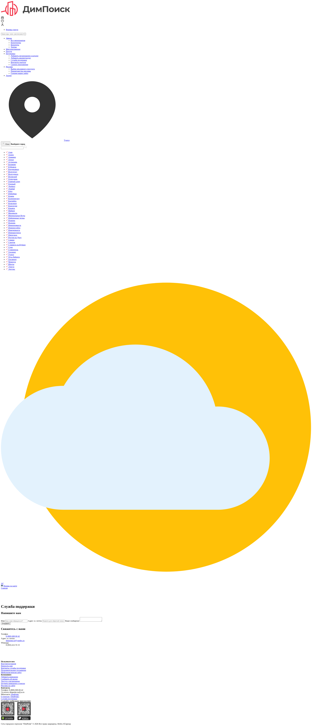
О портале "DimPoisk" (10, 697)
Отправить (6, 623)
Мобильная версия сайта (11, 672)
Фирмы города (12, 30)
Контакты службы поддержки (13, 668)
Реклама (9, 67)
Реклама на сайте (8, 686)
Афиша (9, 38)
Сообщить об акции (9, 679)
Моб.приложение (13, 49)
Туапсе (67, 140)
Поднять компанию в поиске (13, 683)
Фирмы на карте (10, 586)
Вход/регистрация (8, 664)
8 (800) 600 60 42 (13, 636)
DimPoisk (15, 694)
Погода (9, 51)
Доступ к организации (10, 681)
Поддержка (10, 54)
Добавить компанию (9, 677)
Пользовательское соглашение (13, 670)
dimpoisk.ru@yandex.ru (15, 641)
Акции (9, 75)
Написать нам (7, 666)
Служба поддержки (9, 699)
